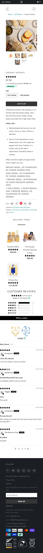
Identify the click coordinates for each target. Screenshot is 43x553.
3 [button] (22, 449)
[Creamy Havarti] (21, 36)
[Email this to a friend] (29, 203)
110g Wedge (11, 95)
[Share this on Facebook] (16, 203)
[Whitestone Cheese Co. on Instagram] (24, 471)
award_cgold (33, 210)
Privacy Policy (10, 480)
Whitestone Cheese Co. (18, 523)
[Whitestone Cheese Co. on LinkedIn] (29, 471)
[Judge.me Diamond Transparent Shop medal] (26, 330)
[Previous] (8, 9)
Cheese (11, 212)
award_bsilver (25, 210)
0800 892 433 (15, 516)
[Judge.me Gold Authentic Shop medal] (15, 330)
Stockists (8, 484)
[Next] (34, 9)
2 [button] (18, 449)
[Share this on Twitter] (12, 203)
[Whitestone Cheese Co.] (21, 2)
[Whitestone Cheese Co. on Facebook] (8, 471)
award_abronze (16, 210)
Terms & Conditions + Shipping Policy (18, 476)
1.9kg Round (24, 95)
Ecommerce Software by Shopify (16, 526)
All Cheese (16, 207)
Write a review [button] (21, 318)
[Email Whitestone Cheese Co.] (34, 471)
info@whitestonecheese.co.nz (19, 520)
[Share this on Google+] (25, 203)
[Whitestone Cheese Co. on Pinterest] (18, 471)
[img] (5, 350)
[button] (11, 77)
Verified (20, 338)
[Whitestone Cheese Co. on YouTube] (13, 471)
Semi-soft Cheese (25, 207)
